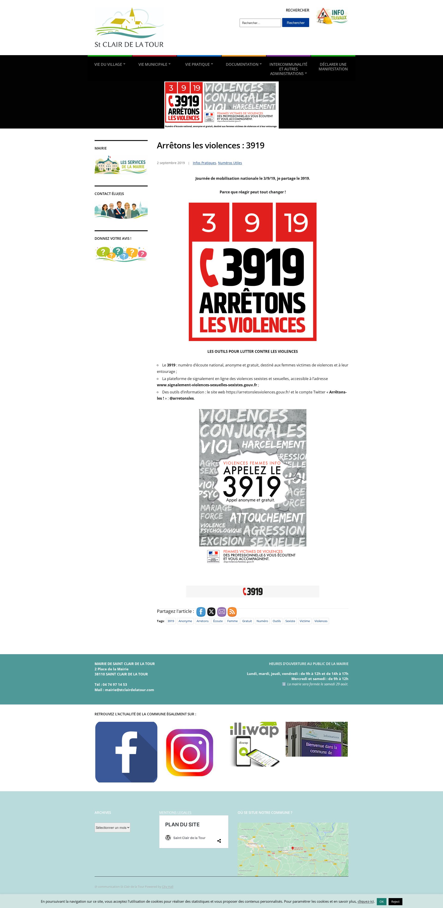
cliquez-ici (366, 901)
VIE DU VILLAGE (108, 64)
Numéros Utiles (230, 163)
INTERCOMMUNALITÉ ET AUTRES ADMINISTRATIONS (288, 69)
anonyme (185, 621)
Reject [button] (395, 901)
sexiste (290, 621)
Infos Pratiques (204, 163)
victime (305, 621)
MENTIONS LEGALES (175, 812)
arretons (203, 621)
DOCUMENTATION (242, 64)
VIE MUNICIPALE (152, 64)
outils (277, 621)
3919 (171, 621)
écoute (218, 621)
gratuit (247, 621)
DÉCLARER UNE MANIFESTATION (333, 67)
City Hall (167, 886)
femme (232, 621)
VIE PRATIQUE (197, 64)
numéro (262, 621)
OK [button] (382, 901)
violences (320, 621)
